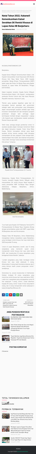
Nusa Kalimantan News (8, 29)
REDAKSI (18, 448)
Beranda (4, 10)
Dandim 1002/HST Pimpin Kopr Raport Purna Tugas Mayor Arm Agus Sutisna (21, 439)
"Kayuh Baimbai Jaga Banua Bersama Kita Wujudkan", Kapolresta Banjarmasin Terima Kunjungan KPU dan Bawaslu (22, 338)
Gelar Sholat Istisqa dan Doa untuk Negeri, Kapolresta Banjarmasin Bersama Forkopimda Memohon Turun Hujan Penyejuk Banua (22, 327)
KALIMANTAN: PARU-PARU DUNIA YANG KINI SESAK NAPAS (21, 318)
